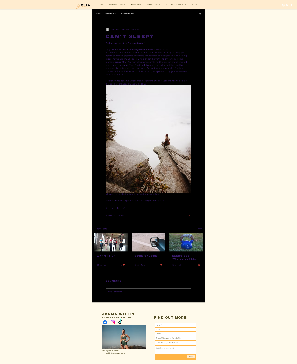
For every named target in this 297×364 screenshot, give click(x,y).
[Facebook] (105, 322)
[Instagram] (112, 322)
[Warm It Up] (111, 242)
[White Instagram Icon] (287, 5)
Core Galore (146, 255)
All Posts (97, 13)
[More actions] (190, 29)
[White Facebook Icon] (291, 5)
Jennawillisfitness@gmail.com (113, 353)
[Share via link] (124, 208)
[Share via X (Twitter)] (112, 208)
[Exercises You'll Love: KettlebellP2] (186, 242)
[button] (200, 14)
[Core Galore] (148, 242)
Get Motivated (110, 13)
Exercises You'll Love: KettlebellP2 (184, 257)
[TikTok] (283, 5)
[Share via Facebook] (107, 208)
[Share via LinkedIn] (118, 208)
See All (200, 228)
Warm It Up (106, 255)
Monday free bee (127, 13)
